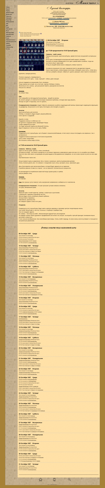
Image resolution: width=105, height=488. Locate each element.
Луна (7, 25)
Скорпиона (40, 390)
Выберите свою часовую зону (59, 27)
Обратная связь (9, 47)
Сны (20, 96)
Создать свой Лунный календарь (59, 14)
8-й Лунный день (32, 459)
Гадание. (21, 91)
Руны (7, 23)
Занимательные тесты (11, 41)
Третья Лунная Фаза (23, 247)
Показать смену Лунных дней (25, 32)
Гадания (8, 10)
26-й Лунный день (32, 341)
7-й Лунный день (32, 450)
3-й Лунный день (32, 407)
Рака (41, 294)
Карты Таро (8, 19)
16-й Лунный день (59, 45)
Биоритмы (8, 36)
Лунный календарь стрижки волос (58, 12)
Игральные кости (9, 34)
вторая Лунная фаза (27, 461)
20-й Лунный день (32, 273)
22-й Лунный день (32, 291)
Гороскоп (8, 9)
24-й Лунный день (32, 313)
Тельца (39, 251)
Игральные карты (10, 32)
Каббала (8, 43)
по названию (59, 17)
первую (38, 461)
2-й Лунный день (32, 400)
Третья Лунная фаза (23, 241)
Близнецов (40, 272)
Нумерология (9, 14)
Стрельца (42, 410)
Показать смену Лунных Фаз (25, 36)
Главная (8, 7)
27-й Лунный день (32, 355)
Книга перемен (9, 29)
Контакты (8, 45)
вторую (34, 241)
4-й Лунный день (32, 419)
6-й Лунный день (32, 440)
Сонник (7, 27)
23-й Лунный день (32, 303)
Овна (58, 42)
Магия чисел (86, 2)
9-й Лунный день (32, 469)
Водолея (41, 457)
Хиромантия (9, 18)
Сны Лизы (8, 48)
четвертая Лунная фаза (28, 312)
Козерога (41, 431)
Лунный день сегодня (65, 22)
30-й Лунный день (32, 379)
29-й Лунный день (32, 374)
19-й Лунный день (32, 263)
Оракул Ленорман (10, 21)
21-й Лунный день (32, 282)
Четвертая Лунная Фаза (24, 320)
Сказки (7, 38)
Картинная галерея (10, 39)
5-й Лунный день (32, 428)
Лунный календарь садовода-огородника (58, 13)
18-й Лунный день (32, 253)
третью (40, 312)
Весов (38, 365)
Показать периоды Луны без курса (26, 33)
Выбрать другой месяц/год (53, 22)
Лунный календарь (10, 12)
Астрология (8, 16)
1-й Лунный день (32, 381)
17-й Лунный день (32, 242)
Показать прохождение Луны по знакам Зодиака (29, 34)
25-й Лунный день (32, 332)
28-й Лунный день (32, 362)
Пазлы (7, 30)
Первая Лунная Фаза (24, 396)
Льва (38, 324)
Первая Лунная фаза (24, 386)
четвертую (35, 386)
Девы (38, 345)
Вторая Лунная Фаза (51, 44)
